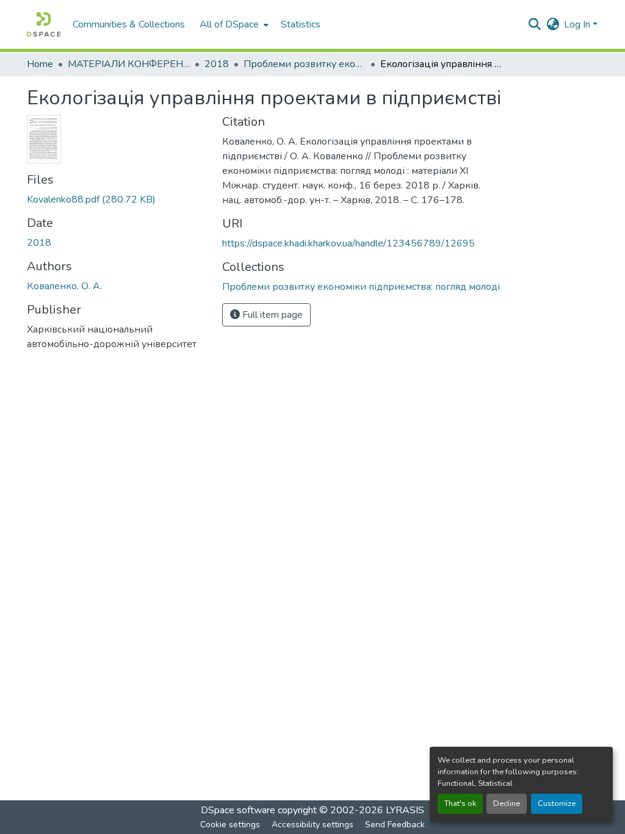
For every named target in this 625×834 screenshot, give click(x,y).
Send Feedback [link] (395, 824)
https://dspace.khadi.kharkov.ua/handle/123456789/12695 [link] (348, 243)
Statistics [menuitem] (300, 24)
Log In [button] (578, 24)
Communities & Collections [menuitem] (129, 24)
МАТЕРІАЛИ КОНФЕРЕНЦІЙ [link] (129, 64)
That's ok (460, 803)
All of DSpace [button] (229, 24)
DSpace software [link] (238, 810)
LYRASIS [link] (405, 810)
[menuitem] (233, 24)
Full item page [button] (271, 315)
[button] (43, 24)
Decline (506, 803)
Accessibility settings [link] (312, 824)
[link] (117, 199)
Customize (557, 803)
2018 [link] (216, 64)
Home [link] (40, 64)
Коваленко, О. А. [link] (64, 286)
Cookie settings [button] (230, 824)
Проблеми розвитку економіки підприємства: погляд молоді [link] (305, 64)
